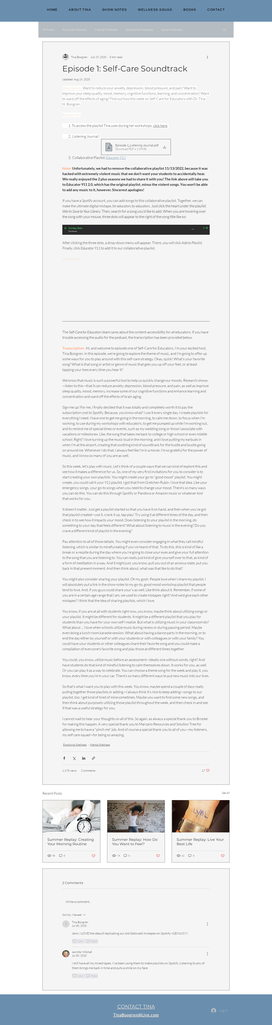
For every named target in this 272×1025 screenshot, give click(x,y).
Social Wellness (171, 30)
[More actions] (207, 57)
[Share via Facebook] (64, 758)
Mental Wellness (106, 30)
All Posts (48, 30)
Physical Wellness (74, 30)
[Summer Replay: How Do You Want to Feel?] (136, 816)
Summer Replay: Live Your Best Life (200, 841)
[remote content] (136, 287)
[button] (224, 29)
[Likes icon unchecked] (74, 941)
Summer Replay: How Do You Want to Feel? (135, 841)
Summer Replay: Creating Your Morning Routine (70, 841)
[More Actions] (207, 924)
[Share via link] (93, 758)
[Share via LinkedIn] (84, 758)
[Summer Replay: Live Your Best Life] (200, 816)
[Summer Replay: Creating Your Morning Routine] (71, 816)
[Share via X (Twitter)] (74, 758)
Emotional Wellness (139, 30)
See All (226, 792)
